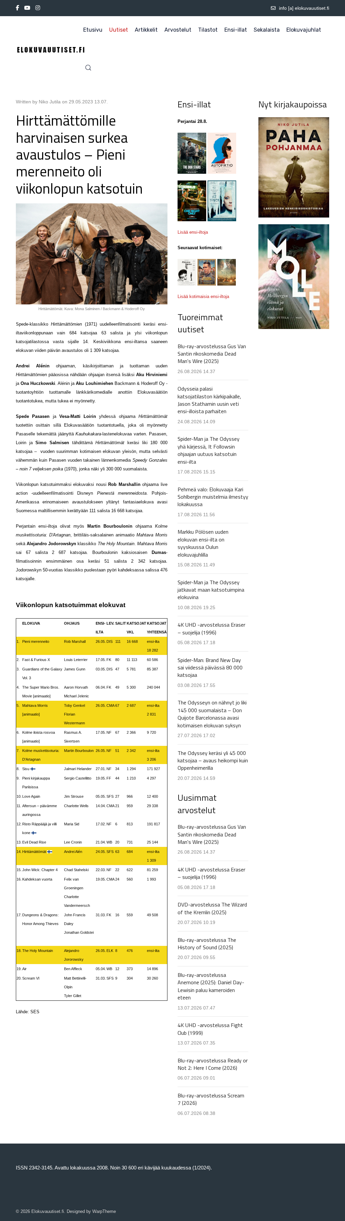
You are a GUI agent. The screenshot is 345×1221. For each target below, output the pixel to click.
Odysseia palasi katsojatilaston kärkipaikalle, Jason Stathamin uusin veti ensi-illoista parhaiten (209, 400)
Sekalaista (267, 30)
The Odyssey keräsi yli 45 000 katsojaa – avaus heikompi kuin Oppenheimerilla (213, 760)
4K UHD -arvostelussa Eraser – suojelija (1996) (211, 628)
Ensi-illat (235, 30)
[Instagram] (37, 8)
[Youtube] (27, 8)
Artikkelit (146, 30)
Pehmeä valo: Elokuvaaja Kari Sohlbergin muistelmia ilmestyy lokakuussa (213, 496)
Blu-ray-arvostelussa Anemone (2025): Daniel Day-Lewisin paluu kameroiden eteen (211, 986)
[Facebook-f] (17, 8)
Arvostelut (177, 30)
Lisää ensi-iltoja (193, 232)
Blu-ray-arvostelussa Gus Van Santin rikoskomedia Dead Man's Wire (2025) (212, 353)
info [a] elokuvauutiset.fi (304, 8)
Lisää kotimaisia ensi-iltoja (203, 296)
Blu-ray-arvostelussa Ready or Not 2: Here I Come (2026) (213, 1064)
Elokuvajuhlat (303, 30)
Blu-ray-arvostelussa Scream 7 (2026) (211, 1099)
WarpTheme (104, 1211)
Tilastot (208, 30)
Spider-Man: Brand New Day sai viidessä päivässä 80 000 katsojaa (210, 667)
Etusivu (92, 30)
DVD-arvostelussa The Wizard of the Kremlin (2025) (212, 908)
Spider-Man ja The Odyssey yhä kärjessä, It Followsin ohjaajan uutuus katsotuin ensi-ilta (209, 450)
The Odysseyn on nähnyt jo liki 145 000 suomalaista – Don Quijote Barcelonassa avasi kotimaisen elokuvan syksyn (212, 713)
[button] (88, 67)
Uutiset (118, 30)
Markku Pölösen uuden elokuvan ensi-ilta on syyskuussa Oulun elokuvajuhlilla (203, 543)
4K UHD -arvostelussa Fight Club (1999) (210, 1028)
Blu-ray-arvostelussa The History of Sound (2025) (207, 943)
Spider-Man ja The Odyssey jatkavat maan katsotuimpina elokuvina (211, 589)
